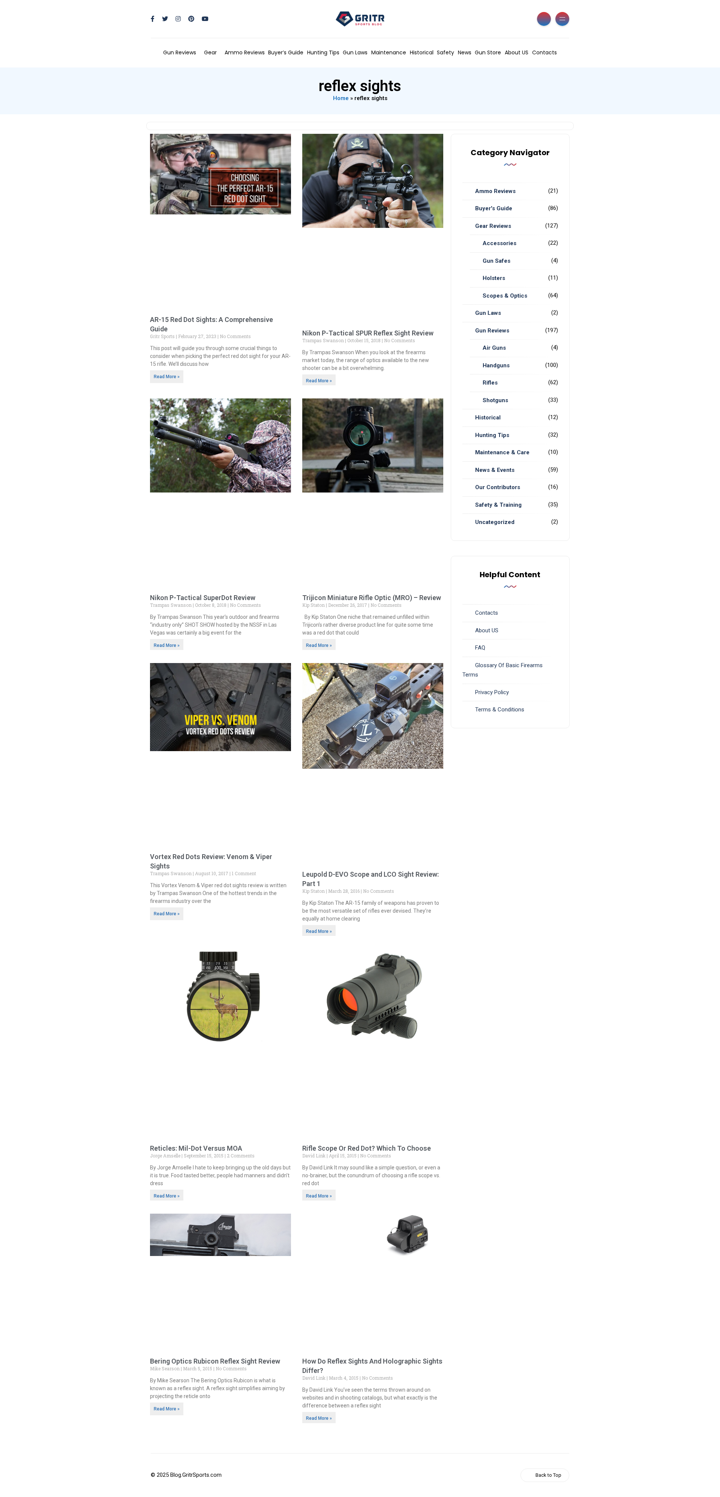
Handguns (496, 365)
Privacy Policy (492, 692)
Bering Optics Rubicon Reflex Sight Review (215, 1361)
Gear (210, 52)
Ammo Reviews (245, 52)
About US (516, 52)
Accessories (499, 243)
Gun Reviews (179, 52)
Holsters (494, 278)
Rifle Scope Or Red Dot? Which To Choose (366, 1148)
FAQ (480, 647)
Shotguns (495, 400)
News (464, 52)
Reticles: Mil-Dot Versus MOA (196, 1148)
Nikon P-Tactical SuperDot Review (202, 598)
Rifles (490, 382)
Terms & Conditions (499, 709)
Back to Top (548, 1475)
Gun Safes (496, 260)
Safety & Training (498, 504)
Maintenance (388, 52)
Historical (422, 52)
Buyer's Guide (493, 208)
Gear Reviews (493, 226)
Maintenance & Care (502, 452)
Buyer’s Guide (285, 52)
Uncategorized (494, 522)
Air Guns (494, 347)
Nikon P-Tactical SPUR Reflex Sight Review (368, 333)
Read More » (167, 376)
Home (341, 98)
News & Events (494, 470)
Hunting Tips (323, 52)
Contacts (544, 52)
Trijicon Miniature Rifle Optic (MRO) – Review (371, 598)
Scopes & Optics (505, 295)
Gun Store (488, 52)
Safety (445, 52)
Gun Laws (355, 52)
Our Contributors (497, 487)
